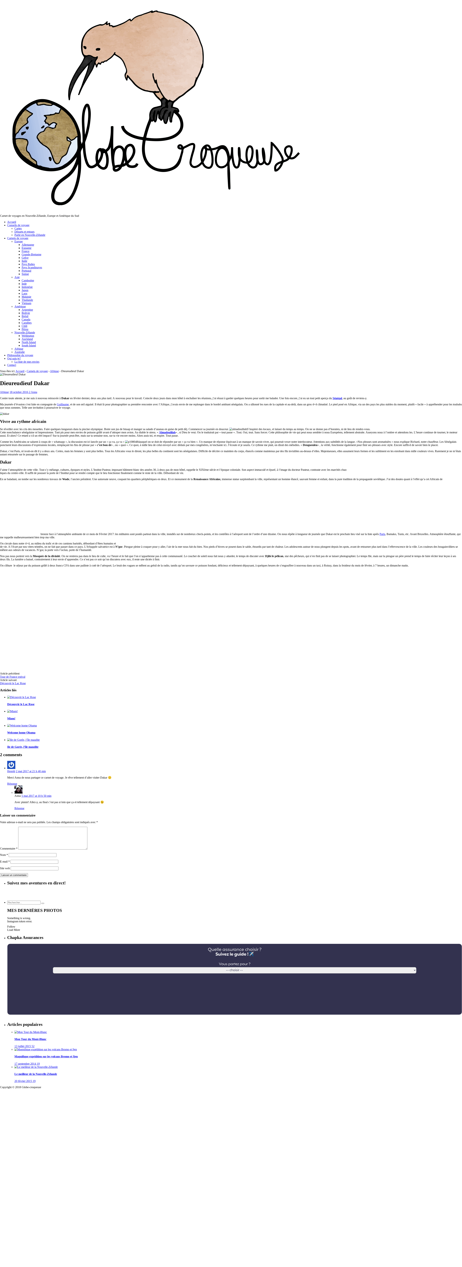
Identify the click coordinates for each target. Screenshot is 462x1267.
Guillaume (63, 404)
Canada (26, 319)
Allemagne (28, 244)
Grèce (25, 257)
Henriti (11, 771)
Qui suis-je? (14, 358)
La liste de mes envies (26, 361)
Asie (17, 277)
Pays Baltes (28, 264)
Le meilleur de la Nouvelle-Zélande (35, 1074)
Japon (25, 290)
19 (38, 1063)
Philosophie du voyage (20, 355)
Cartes (18, 228)
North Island (29, 342)
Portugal (26, 270)
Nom (4, 854)
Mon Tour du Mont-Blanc (30, 1039)
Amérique (20, 306)
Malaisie (26, 296)
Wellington (28, 335)
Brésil (25, 316)
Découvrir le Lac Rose (13, 683)
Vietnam (26, 303)
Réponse (12, 783)
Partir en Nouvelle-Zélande (29, 234)
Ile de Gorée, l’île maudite (22, 746)
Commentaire (9, 848)
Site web (5, 868)
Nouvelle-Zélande (24, 332)
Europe (18, 241)
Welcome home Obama (21, 732)
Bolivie (26, 312)
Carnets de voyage (17, 238)
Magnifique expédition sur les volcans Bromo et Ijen (46, 1056)
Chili (24, 325)
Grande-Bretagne (31, 254)
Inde (24, 283)
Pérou (25, 329)
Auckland (27, 339)
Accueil (11, 221)
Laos (24, 293)
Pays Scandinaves (32, 267)
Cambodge (28, 280)
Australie (19, 352)
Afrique (18, 348)
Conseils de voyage (18, 225)
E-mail (5, 861)
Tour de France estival (12, 676)
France (25, 251)
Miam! (11, 718)
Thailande (27, 299)
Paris (382, 534)
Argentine (27, 309)
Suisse (25, 273)
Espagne (26, 247)
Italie (24, 260)
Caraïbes (27, 322)
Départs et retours (24, 231)
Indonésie (27, 286)
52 (33, 1046)
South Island (29, 345)
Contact (11, 365)
